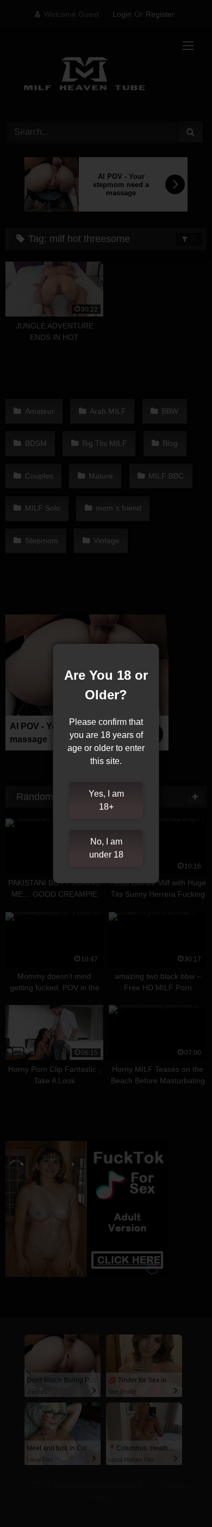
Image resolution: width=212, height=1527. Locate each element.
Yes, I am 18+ (106, 800)
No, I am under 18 (106, 848)
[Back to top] (178, 1494)
